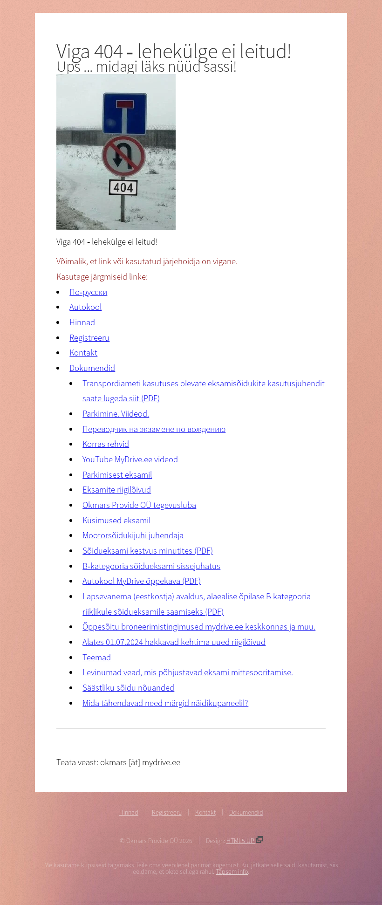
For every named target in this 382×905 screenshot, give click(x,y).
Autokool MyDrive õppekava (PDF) (141, 581)
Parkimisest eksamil (117, 474)
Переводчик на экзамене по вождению (153, 429)
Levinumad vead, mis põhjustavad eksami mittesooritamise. (187, 672)
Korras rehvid (105, 444)
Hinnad (82, 322)
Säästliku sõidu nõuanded (128, 687)
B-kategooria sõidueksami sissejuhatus (151, 566)
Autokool (85, 307)
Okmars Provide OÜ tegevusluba (139, 505)
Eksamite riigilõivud (116, 489)
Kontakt (83, 352)
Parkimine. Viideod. (115, 413)
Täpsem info (232, 871)
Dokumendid (92, 368)
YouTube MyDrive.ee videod (130, 459)
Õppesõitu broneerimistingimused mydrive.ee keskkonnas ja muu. (198, 626)
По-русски (88, 292)
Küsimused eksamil (116, 520)
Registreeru (89, 337)
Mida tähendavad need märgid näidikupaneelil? (165, 703)
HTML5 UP (241, 840)
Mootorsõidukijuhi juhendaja (133, 535)
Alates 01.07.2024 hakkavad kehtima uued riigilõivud (174, 642)
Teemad (96, 657)
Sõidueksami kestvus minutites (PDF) (147, 550)
